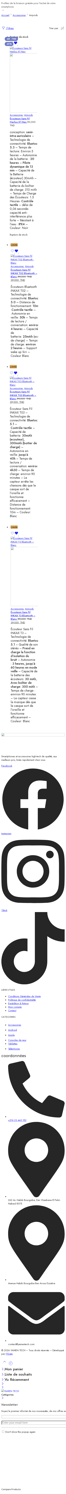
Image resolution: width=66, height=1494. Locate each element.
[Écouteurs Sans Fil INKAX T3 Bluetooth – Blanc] (24, 572)
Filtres (10, 28)
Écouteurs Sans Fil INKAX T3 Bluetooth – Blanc (23, 615)
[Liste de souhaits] (14, 44)
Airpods (28, 115)
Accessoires (16, 115)
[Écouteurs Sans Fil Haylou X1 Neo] (23, 80)
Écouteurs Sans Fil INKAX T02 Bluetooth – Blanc (24, 273)
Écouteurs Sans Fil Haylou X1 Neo (20, 120)
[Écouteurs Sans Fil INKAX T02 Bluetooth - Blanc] (24, 259)
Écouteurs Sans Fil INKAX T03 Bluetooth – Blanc (23, 395)
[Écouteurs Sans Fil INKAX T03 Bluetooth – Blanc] (23, 381)
